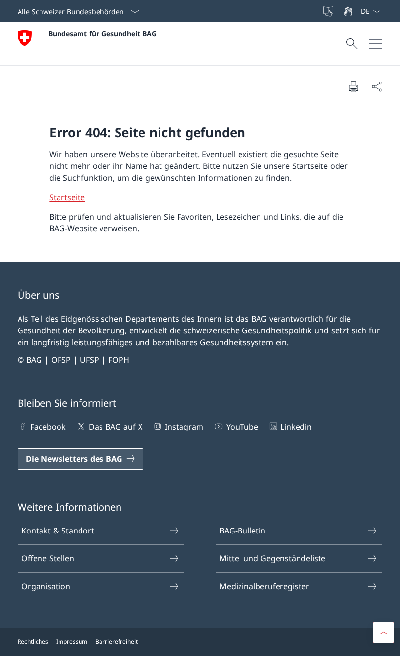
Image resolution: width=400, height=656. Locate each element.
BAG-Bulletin (242, 530)
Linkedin (296, 426)
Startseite (67, 197)
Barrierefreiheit (116, 641)
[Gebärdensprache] (349, 11)
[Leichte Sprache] (329, 11)
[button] (383, 632)
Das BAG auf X (115, 426)
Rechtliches (33, 641)
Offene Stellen (47, 558)
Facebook (48, 426)
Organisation (45, 586)
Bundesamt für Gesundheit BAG (102, 33)
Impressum (71, 641)
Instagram (184, 426)
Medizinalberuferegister (264, 586)
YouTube (242, 426)
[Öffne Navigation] (375, 44)
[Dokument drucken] (353, 86)
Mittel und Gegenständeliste (272, 558)
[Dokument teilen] (376, 86)
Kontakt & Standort (57, 530)
